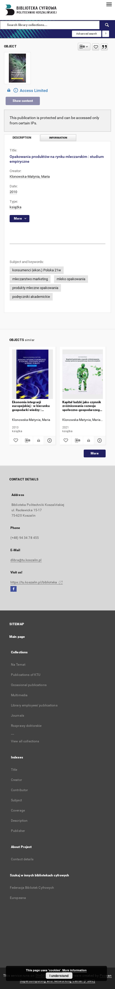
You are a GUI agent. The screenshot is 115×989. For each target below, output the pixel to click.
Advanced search (86, 33)
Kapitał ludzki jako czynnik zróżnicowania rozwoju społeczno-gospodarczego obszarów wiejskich (82, 406)
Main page (17, 637)
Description (19, 821)
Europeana (18, 898)
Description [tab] (22, 137)
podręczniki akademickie (31, 297)
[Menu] (109, 4)
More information (74, 970)
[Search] (107, 25)
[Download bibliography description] (27, 440)
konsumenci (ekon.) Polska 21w (36, 270)
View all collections (25, 741)
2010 (13, 192)
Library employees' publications (34, 705)
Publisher (18, 831)
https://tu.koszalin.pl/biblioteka (34, 582)
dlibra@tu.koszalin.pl (26, 560)
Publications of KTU (25, 675)
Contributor (19, 790)
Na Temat (18, 664)
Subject (16, 800)
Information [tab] (58, 137)
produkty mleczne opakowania (35, 288)
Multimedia (19, 695)
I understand (58, 975)
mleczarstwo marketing (30, 279)
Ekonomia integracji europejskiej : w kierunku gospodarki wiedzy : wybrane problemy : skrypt (31, 406)
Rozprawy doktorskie (26, 726)
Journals (17, 715)
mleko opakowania (71, 279)
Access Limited (34, 90)
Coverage (18, 810)
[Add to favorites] (95, 46)
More (95, 453)
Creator (16, 780)
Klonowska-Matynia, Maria (30, 177)
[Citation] (104, 46)
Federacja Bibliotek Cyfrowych (32, 888)
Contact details (22, 859)
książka (15, 207)
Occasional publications (29, 685)
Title (14, 770)
